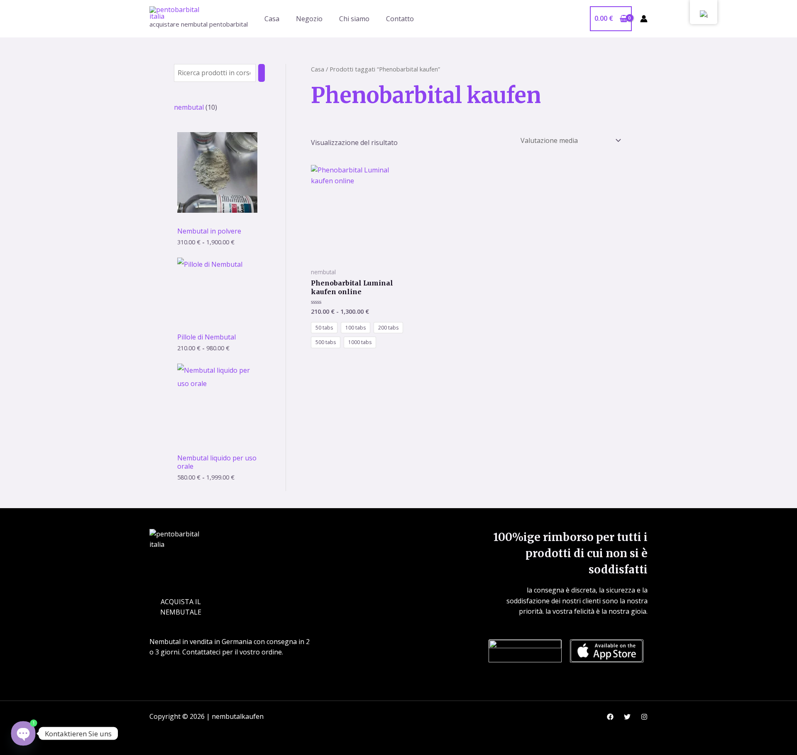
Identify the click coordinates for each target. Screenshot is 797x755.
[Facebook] (610, 716)
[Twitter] (627, 716)
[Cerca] (261, 73)
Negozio (309, 18)
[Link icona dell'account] (644, 18)
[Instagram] (644, 716)
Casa (271, 18)
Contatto (400, 18)
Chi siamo (354, 18)
